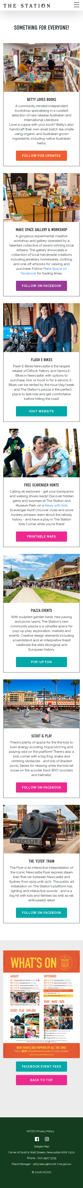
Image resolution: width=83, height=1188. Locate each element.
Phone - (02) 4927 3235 (41, 1158)
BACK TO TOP (41, 1080)
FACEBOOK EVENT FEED (41, 1066)
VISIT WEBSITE (41, 411)
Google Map (41, 1146)
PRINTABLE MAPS (41, 536)
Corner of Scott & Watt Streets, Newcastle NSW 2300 (41, 1152)
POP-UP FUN (41, 662)
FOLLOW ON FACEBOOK (41, 286)
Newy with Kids (56, 505)
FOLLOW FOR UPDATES (41, 155)
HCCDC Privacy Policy (40, 1131)
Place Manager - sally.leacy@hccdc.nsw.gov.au (41, 1164)
